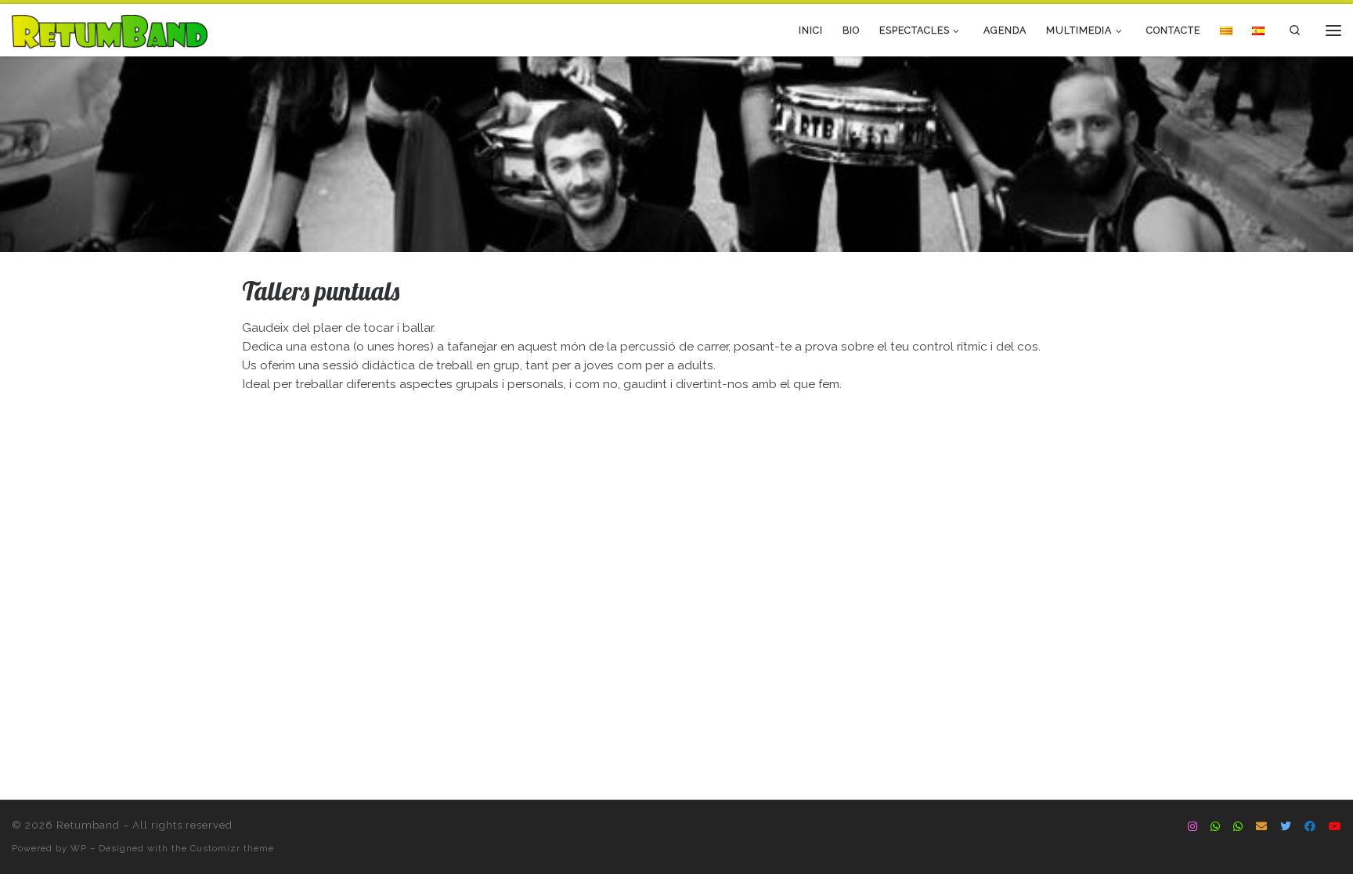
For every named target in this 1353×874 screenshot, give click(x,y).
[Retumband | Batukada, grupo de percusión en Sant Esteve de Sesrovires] (109, 29)
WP (78, 848)
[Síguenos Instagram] (1192, 827)
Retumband (88, 825)
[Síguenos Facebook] (1309, 827)
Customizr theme (232, 848)
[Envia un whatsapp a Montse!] (1238, 827)
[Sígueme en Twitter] (1285, 827)
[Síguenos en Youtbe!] (1335, 827)
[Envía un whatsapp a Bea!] (1215, 827)
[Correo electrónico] (1261, 827)
